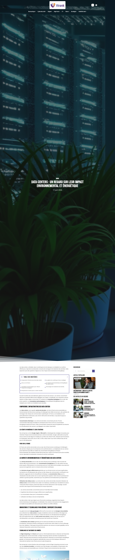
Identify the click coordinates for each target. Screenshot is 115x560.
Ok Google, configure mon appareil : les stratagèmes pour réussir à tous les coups (89, 402)
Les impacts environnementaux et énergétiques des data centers (56, 383)
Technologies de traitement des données (55, 386)
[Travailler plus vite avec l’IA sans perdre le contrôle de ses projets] (78, 415)
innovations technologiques (37, 401)
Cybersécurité (77, 378)
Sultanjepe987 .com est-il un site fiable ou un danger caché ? (82, 391)
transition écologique (53, 399)
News (57, 179)
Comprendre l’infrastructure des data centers (32, 380)
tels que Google (34, 511)
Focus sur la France (26, 382)
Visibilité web (87, 406)
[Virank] (57, 5)
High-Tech (87, 399)
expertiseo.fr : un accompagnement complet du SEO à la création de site (89, 409)
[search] (92, 5)
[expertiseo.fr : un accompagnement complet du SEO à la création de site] (78, 408)
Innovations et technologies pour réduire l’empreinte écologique (31, 387)
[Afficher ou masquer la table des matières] (52, 377)
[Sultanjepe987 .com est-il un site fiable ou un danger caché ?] (84, 383)
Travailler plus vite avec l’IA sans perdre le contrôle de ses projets (89, 416)
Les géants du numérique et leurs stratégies (56, 380)
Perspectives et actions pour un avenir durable (32, 390)
